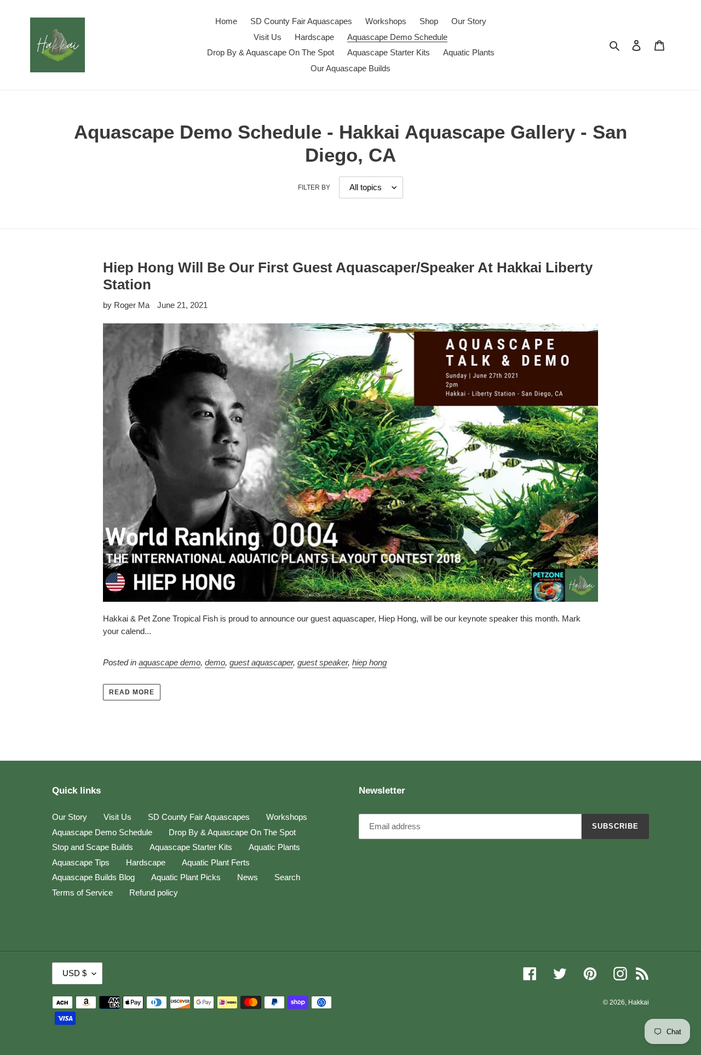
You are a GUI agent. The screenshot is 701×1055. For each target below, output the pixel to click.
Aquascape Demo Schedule (102, 832)
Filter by (314, 187)
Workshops (286, 817)
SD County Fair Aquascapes (199, 817)
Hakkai (638, 1002)
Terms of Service (82, 892)
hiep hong (369, 662)
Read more (131, 692)
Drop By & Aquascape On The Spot (232, 832)
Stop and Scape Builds (92, 847)
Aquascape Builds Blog (93, 877)
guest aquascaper (261, 662)
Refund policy (153, 892)
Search (287, 877)
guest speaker (322, 662)
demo (215, 662)
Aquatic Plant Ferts (216, 862)
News (247, 877)
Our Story (69, 817)
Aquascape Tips (81, 862)
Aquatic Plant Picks (186, 877)
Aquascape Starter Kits (191, 847)
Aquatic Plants (274, 847)
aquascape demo (169, 662)
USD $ (74, 973)
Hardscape (145, 862)
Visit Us (117, 817)
